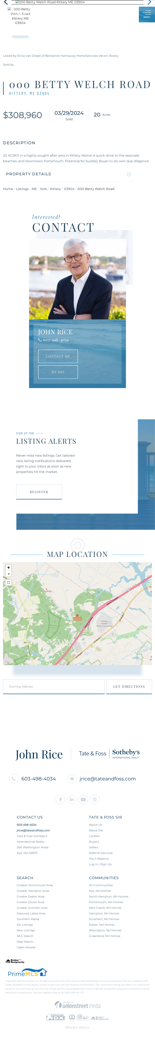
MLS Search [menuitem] (25, 936)
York (43, 189)
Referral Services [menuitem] (101, 853)
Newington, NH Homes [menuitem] (105, 930)
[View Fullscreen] (8, 583)
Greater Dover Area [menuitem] (30, 902)
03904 (69, 189)
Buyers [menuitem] (94, 841)
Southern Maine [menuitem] (28, 919)
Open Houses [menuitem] (26, 947)
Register (39, 492)
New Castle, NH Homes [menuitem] (105, 908)
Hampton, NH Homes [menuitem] (104, 913)
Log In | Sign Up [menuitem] (100, 864)
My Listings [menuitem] (25, 925)
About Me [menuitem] (96, 830)
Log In (116, 15)
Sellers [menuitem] (93, 847)
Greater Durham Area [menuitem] (32, 908)
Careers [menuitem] (94, 836)
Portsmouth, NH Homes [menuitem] (106, 902)
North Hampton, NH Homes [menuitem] (108, 896)
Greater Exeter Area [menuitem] (30, 896)
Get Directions (129, 686)
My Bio (58, 372)
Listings (22, 189)
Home (8, 189)
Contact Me (58, 356)
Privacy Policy (77, 1027)
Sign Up (127, 15)
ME (34, 189)
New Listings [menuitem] (26, 930)
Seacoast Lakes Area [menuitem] (31, 913)
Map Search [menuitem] (25, 941)
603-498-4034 (56, 339)
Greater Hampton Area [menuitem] (33, 891)
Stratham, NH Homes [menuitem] (104, 919)
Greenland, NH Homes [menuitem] (104, 936)
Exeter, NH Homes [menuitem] (102, 925)
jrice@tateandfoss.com (108, 779)
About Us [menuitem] (95, 825)
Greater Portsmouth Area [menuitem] (35, 885)
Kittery (55, 189)
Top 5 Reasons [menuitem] (99, 858)
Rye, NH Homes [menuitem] (100, 891)
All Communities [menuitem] (101, 885)
